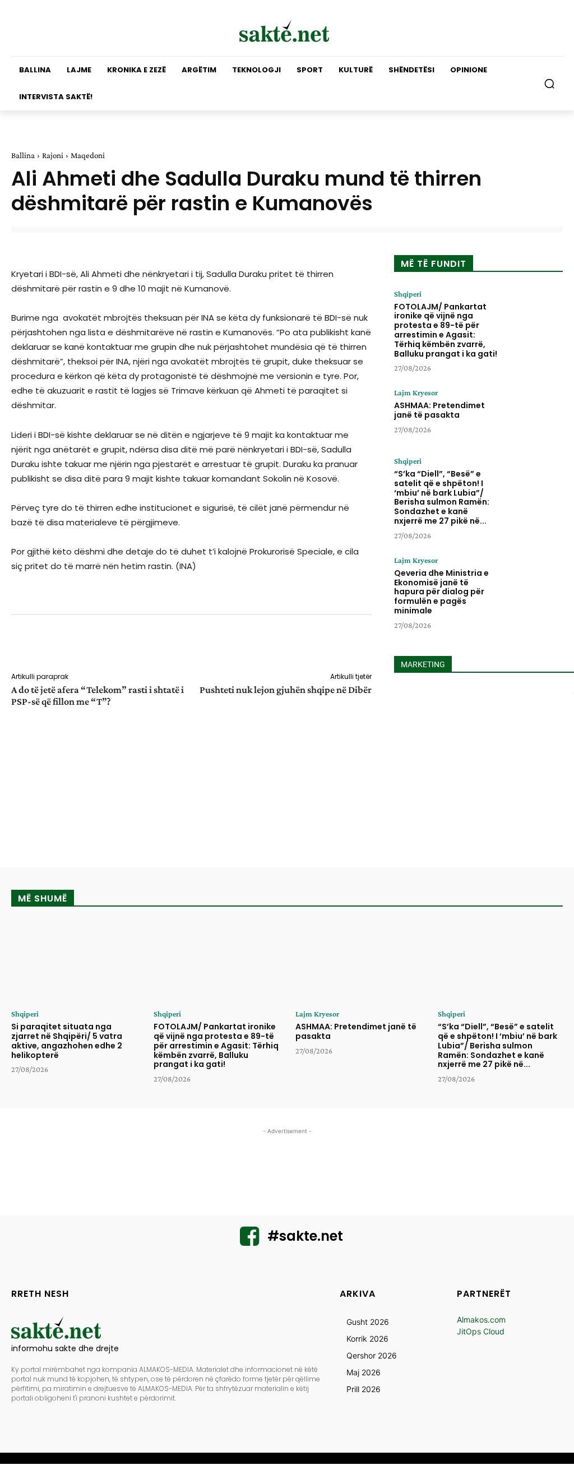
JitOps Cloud (480, 1331)
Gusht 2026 (367, 1322)
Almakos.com (481, 1319)
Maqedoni (88, 155)
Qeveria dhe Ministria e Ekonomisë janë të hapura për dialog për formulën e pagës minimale (441, 591)
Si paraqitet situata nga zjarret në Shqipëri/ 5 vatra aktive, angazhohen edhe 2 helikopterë (66, 1040)
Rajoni (52, 155)
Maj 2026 (363, 1372)
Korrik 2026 (367, 1338)
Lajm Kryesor (416, 392)
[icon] (249, 1241)
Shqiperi (408, 294)
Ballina (23, 155)
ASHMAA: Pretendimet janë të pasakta (439, 410)
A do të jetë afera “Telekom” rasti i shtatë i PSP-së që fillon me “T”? (97, 695)
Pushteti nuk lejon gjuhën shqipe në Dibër (286, 689)
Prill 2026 (363, 1389)
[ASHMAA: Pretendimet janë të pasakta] (533, 414)
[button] (549, 83)
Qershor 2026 (371, 1355)
